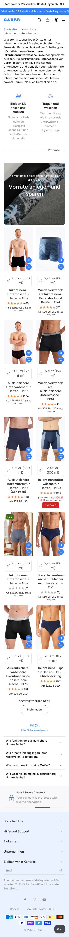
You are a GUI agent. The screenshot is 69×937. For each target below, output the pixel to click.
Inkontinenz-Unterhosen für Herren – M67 (18, 294)
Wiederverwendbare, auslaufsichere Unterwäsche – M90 (50, 391)
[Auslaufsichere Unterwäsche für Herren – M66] (18, 342)
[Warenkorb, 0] (47, 20)
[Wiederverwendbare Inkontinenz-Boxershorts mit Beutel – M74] (51, 249)
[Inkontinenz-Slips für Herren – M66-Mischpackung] (51, 627)
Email (9, 870)
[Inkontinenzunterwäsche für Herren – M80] (51, 439)
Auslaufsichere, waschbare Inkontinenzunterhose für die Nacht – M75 (18, 676)
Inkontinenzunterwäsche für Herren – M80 (50, 484)
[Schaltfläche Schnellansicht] (29, 260)
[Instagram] (35, 899)
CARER (40, 930)
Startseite (10, 29)
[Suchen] (39, 20)
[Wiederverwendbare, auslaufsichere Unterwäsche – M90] (51, 342)
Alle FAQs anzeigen (33, 730)
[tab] (6, 269)
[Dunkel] (55, 20)
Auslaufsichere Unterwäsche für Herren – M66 (18, 387)
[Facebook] (25, 899)
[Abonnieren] (60, 870)
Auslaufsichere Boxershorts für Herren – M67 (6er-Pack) (18, 486)
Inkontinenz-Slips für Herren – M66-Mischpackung (51, 672)
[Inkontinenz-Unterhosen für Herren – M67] (18, 249)
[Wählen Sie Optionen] (29, 267)
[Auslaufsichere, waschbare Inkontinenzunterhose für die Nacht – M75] (18, 627)
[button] (63, 20)
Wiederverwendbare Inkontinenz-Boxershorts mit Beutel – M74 (50, 296)
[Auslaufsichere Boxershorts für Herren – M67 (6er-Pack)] (18, 439)
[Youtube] (44, 899)
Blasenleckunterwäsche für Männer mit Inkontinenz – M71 (51, 581)
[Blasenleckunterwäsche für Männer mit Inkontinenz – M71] (51, 534)
